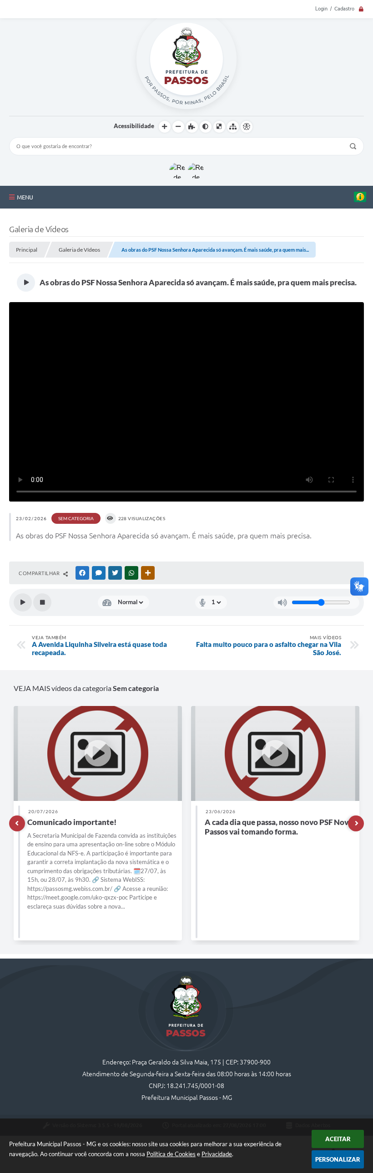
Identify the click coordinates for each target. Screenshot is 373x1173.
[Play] (23, 602)
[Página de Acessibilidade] (246, 127)
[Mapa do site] (233, 127)
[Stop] (42, 602)
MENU (25, 197)
